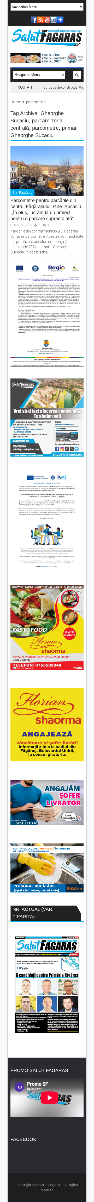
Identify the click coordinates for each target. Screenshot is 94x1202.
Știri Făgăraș (22, 192)
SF (39, 225)
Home (15, 102)
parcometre (45, 128)
